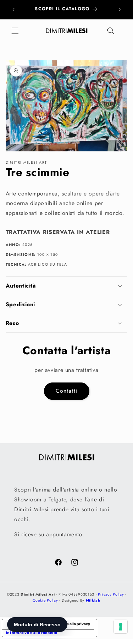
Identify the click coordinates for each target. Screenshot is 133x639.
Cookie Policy (45, 600)
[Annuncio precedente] (13, 9)
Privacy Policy (111, 594)
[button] (15, 31)
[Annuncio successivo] (119, 9)
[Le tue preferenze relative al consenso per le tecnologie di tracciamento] (120, 626)
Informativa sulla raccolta (31, 633)
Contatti (66, 391)
